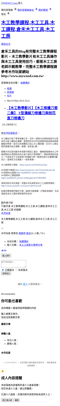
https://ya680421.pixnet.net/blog (31, 172)
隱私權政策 (51, 362)
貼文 (15, 133)
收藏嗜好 (25, 83)
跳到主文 (5, 44)
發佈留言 (6, 273)
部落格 (10, 92)
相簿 (9, 88)
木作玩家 (8, 133)
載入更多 (6, 256)
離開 (17, 400)
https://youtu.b (33, 165)
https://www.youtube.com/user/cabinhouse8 (21, 186)
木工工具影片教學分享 (31, 245)
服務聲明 (31, 365)
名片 (9, 95)
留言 (28, 233)
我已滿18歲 (7, 400)
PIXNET (13, 362)
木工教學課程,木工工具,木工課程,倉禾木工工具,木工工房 (28, 29)
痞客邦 (22, 233)
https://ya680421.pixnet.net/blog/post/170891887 (23, 178)
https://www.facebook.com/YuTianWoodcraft (35, 170)
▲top (3, 250)
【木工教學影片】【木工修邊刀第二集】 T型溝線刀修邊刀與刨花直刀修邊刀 (32, 113)
